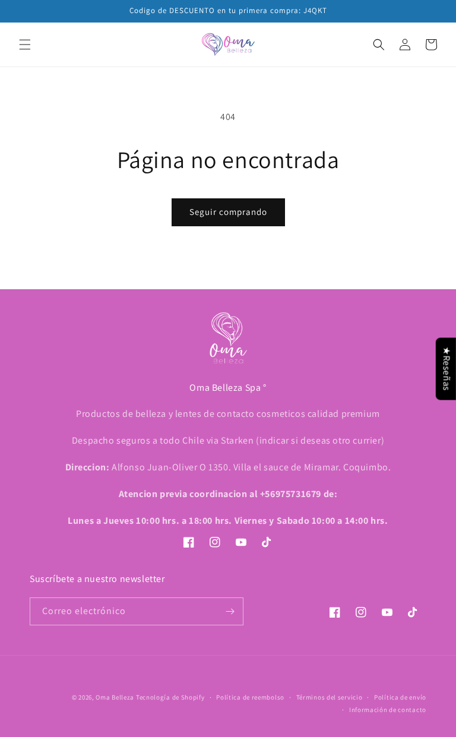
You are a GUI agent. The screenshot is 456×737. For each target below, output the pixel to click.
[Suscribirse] (230, 611)
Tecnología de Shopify (170, 697)
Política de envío (400, 697)
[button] (25, 44)
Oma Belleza (115, 697)
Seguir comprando (228, 211)
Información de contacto (387, 710)
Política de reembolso (250, 697)
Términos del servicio (329, 697)
